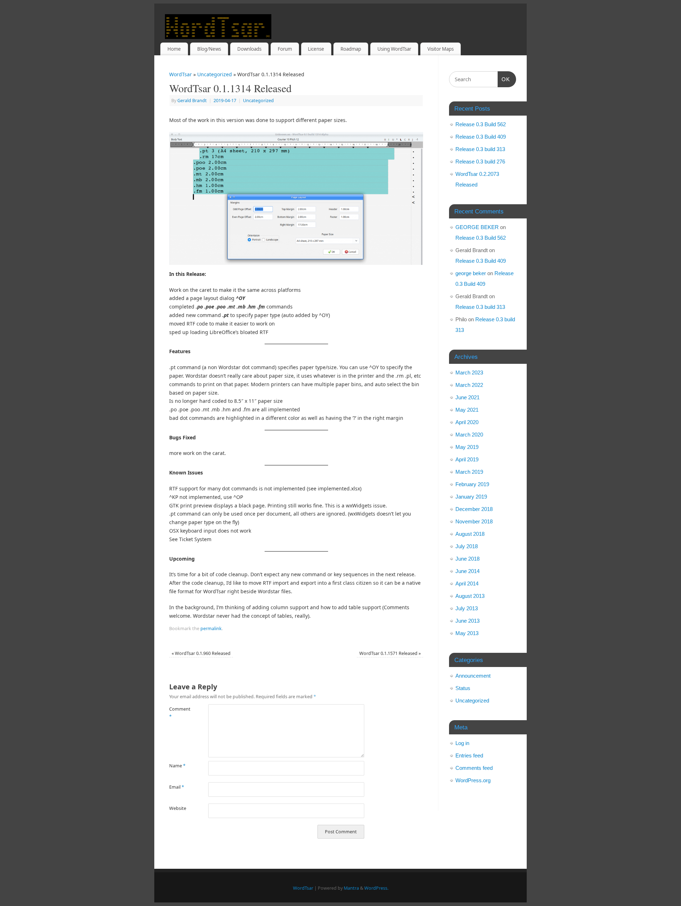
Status (462, 688)
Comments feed (474, 768)
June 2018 (467, 559)
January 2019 (471, 497)
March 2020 (469, 435)
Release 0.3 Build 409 (480, 137)
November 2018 (474, 521)
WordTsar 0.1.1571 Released (390, 653)
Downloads (249, 49)
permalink (211, 629)
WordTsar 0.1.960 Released (201, 653)
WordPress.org (473, 780)
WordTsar (180, 74)
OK (504, 79)
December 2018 (474, 509)
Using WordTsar (394, 49)
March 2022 (469, 385)
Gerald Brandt (192, 101)
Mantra (351, 888)
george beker (470, 273)
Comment (179, 712)
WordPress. (376, 888)
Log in (462, 743)
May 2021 (466, 410)
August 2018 (470, 534)
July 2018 (466, 546)
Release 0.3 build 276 (480, 162)
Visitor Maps (440, 49)
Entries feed (469, 755)
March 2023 (469, 372)
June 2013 (467, 621)
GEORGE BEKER (477, 227)
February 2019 (472, 484)
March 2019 (469, 472)
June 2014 (467, 571)
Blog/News (209, 49)
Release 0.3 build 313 (480, 149)
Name (177, 766)
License (316, 49)
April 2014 (466, 583)
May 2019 (466, 447)
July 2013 (466, 608)
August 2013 (470, 596)
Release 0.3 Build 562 (480, 124)
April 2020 (466, 422)
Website (177, 808)
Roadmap (350, 49)
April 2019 (466, 459)
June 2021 (467, 397)
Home (174, 49)
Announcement (473, 676)
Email (176, 787)
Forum (285, 49)
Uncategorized (214, 74)
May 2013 (466, 633)
